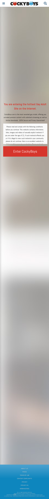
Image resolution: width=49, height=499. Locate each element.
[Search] (45, 3)
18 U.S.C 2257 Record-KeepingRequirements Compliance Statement (24, 493)
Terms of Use (24, 475)
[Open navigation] (3, 3)
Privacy (24, 482)
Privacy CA (24, 485)
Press (24, 472)
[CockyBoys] (24, 3)
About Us (24, 468)
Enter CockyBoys (25, 151)
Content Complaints (24, 478)
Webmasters (24, 488)
